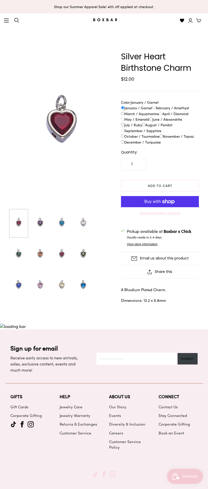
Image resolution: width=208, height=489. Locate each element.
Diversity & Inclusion (127, 424)
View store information (142, 244)
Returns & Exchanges (78, 424)
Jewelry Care (71, 406)
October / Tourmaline (142, 136)
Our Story (117, 406)
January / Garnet (138, 108)
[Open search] (16, 20)
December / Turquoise (142, 142)
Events (115, 415)
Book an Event (171, 432)
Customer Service (75, 432)
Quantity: (129, 152)
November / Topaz (178, 136)
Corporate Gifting (26, 415)
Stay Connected (173, 415)
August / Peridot (158, 125)
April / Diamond (175, 113)
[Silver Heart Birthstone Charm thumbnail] (18, 223)
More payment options (160, 213)
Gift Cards (19, 406)
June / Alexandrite (167, 119)
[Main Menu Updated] (6, 20)
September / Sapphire (142, 130)
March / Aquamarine (141, 113)
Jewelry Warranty (75, 415)
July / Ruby (133, 125)
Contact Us (168, 406)
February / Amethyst (172, 108)
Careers (116, 432)
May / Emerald (136, 119)
